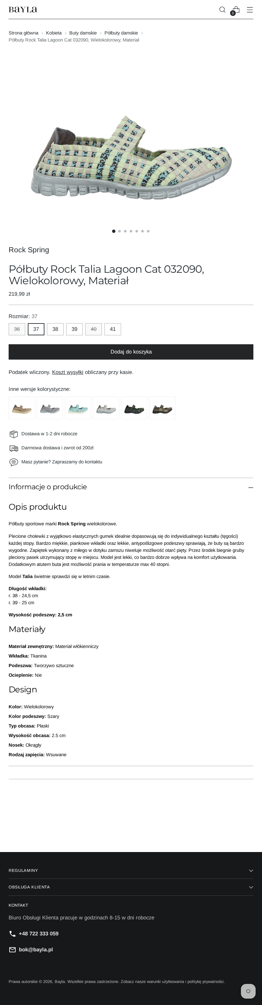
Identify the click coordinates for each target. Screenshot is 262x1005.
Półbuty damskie (121, 32)
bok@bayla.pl (36, 950)
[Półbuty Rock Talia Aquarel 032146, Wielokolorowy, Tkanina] (78, 408)
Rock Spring (29, 250)
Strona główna (23, 32)
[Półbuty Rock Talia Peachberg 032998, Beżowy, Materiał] (22, 408)
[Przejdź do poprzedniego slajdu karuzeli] (233, 830)
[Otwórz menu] (250, 9)
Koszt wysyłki (67, 372)
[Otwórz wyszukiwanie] (222, 9)
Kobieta (54, 32)
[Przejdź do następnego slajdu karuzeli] (248, 830)
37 (36, 329)
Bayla (60, 981)
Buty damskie (83, 32)
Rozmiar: (23, 316)
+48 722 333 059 (38, 934)
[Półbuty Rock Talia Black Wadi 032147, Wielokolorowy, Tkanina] (162, 408)
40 (93, 329)
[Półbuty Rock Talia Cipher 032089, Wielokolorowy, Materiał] (50, 408)
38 (55, 329)
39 (74, 329)
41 (113, 329)
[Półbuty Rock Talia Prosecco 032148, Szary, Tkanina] (106, 408)
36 (17, 329)
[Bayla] (23, 10)
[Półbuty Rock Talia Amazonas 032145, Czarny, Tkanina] (134, 408)
